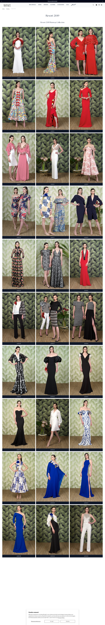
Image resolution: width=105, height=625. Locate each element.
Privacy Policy (61, 617)
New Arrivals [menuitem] (32, 4)
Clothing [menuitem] (52, 4)
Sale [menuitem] (67, 4)
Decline (68, 621)
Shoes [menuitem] (39, 4)
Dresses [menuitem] (46, 4)
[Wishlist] (99, 4)
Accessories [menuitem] (60, 4)
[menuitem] (73, 5)
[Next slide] (103, 1)
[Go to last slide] (2, 1)
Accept (51, 621)
